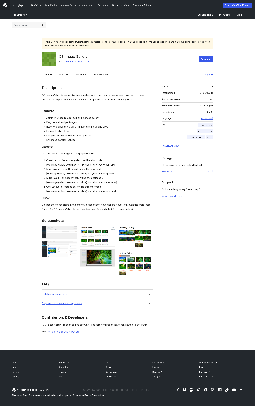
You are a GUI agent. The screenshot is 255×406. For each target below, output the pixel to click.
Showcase (64, 362)
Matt (202, 367)
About (15, 362)
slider (209, 137)
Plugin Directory (19, 15)
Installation (81, 74)
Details (48, 74)
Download (206, 59)
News (14, 367)
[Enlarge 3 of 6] (111, 229)
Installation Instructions (54, 294)
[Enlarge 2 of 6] (73, 244)
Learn (108, 362)
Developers (111, 372)
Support (209, 74)
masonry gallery (205, 131)
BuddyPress (206, 376)
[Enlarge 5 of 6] (149, 229)
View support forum (172, 196)
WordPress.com (208, 362)
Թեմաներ (64, 367)
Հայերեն (44, 390)
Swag (156, 376)
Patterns (63, 376)
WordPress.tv (113, 376)
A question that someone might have (62, 303)
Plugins (62, 372)
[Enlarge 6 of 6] (149, 255)
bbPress (204, 372)
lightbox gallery (205, 125)
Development (101, 74)
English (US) (207, 118)
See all (209, 170)
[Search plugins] (43, 25)
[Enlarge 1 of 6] (73, 229)
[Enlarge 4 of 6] (111, 252)
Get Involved (158, 362)
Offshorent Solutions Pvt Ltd (78, 61)
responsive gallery (196, 137)
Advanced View (170, 145)
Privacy (15, 376)
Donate (157, 372)
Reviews (63, 74)
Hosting (15, 372)
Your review (168, 170)
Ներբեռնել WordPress (237, 5)
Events (155, 367)
